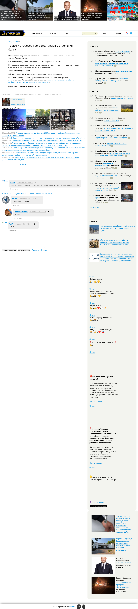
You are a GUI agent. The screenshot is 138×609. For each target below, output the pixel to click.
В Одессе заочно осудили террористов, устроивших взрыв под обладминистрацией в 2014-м (48, 138)
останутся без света (111, 120)
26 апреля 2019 (13, 42)
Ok (79, 606)
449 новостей (15, 104)
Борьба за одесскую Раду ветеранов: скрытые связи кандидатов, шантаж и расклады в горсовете (39, 16)
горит (97, 198)
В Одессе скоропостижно (105, 71)
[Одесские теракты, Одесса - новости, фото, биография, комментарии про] (6, 105)
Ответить (14, 189)
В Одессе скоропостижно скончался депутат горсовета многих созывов (66, 18)
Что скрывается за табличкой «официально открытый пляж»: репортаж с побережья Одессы (117, 228)
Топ (66, 33)
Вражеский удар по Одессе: (106, 195)
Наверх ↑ (23, 164)
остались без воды (122, 51)
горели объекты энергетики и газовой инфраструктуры (107, 188)
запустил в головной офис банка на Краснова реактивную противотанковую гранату (41, 81)
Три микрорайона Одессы (105, 51)
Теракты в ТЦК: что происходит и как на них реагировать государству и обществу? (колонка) (62, 125)
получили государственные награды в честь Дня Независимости (114, 129)
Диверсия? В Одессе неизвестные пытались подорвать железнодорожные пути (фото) (47, 140)
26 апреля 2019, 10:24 (23, 224)
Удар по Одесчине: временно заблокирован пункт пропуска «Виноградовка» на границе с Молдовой (91, 16)
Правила (35, 250)
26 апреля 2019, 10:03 (27, 199)
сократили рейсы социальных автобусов (111, 138)
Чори (12, 182)
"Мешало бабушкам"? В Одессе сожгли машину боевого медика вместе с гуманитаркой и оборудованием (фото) (14, 125)
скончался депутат (124, 71)
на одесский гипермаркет (107, 166)
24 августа (94, 91)
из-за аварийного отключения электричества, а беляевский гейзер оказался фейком (114, 53)
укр (104, 33)
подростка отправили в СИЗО (106, 176)
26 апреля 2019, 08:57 (25, 182)
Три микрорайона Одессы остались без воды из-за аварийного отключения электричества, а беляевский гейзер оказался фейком (13, 15)
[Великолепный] (8, 216)
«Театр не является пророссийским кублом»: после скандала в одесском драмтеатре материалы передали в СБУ (116, 242)
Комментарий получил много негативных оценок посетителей (27, 193)
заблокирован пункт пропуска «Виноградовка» (112, 79)
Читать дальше (96, 401)
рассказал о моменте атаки (104, 164)
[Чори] (5, 181)
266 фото (22, 104)
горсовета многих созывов (106, 73)
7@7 (11, 224)
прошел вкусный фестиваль (122, 98)
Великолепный (21, 211)
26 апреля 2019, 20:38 (37, 211)
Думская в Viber (98, 502)
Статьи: (93, 221)
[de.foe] (6, 203)
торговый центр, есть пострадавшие (107, 200)
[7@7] (4, 222)
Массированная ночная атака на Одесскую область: (108, 184)
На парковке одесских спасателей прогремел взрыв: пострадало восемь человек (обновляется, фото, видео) (40, 158)
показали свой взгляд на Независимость (108, 109)
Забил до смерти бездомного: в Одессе (110, 173)
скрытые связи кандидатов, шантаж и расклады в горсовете (111, 64)
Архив (53, 33)
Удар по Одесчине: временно (106, 78)
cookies (72, 606)
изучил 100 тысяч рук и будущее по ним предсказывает (112, 154)
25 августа (94, 46)
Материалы (37, 33)
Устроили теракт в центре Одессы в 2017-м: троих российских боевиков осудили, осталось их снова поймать (41, 134)
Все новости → (95, 208)
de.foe (14, 199)
